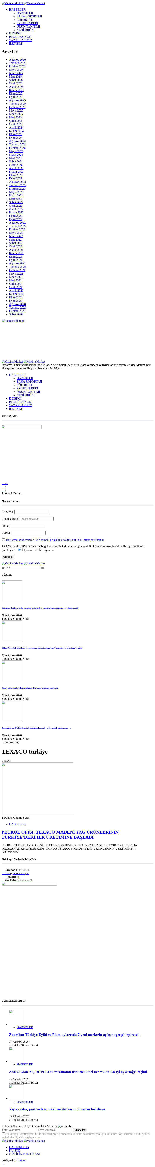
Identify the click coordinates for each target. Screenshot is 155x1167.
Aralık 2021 (16, 249)
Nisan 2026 (16, 73)
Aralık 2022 (16, 209)
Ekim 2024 (15, 134)
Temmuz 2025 (17, 103)
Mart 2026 (15, 76)
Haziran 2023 (17, 188)
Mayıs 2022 (16, 232)
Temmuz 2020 (17, 307)
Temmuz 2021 (17, 266)
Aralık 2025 (16, 86)
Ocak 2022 (15, 246)
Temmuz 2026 (17, 63)
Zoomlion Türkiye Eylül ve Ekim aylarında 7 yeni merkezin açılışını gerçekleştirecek (40, 608)
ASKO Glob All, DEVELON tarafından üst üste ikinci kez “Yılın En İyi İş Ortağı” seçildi (42, 648)
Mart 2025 (15, 117)
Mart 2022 (15, 239)
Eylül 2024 (15, 137)
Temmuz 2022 (17, 226)
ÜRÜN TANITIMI (28, 26)
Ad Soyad (8, 511)
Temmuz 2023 (17, 185)
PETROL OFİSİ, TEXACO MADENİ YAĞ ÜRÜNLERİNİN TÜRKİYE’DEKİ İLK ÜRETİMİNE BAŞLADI (60, 835)
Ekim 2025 (15, 93)
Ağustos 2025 (17, 100)
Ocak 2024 (15, 164)
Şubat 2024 (16, 161)
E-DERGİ (15, 33)
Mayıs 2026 (16, 69)
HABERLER (17, 9)
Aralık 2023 (16, 168)
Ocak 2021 (15, 287)
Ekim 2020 (15, 297)
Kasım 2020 (16, 294)
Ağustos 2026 (17, 59)
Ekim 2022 (15, 215)
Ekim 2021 (15, 256)
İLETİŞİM (15, 43)
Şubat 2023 (16, 202)
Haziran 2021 (17, 270)
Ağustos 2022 (17, 222)
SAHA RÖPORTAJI (29, 16)
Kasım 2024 (16, 130)
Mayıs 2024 (16, 151)
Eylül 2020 (15, 300)
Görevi (6, 532)
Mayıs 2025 (16, 110)
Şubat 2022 (16, 243)
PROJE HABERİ (27, 23)
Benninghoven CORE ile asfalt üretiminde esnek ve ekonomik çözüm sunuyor (37, 728)
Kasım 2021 (16, 253)
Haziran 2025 (17, 107)
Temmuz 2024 (17, 144)
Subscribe (79, 1130)
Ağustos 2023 (17, 181)
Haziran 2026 (17, 66)
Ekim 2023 (15, 175)
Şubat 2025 (16, 120)
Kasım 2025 (16, 90)
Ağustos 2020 (17, 304)
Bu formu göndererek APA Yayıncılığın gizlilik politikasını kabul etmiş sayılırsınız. (55, 539)
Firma (5, 525)
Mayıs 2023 (16, 192)
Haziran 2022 (17, 229)
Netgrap (22, 1160)
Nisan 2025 (16, 113)
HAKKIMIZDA (19, 1147)
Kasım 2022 (16, 212)
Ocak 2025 (15, 124)
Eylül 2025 (15, 97)
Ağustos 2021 (17, 263)
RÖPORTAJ (24, 19)
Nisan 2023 (16, 195)
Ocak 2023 (15, 205)
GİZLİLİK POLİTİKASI (24, 1153)
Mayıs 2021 (16, 273)
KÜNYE (14, 1150)
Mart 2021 (15, 280)
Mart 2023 (15, 198)
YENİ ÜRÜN (25, 30)
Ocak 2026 (15, 83)
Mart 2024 (15, 158)
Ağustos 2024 (17, 141)
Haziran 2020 (17, 311)
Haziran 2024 (17, 147)
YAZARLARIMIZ (20, 40)
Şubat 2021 (16, 283)
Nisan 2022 (16, 236)
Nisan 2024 (16, 154)
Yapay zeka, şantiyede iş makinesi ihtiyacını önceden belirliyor (30, 688)
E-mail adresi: (10, 518)
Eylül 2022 (15, 219)
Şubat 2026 (16, 80)
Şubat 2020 (16, 314)
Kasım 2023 (16, 171)
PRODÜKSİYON (20, 36)
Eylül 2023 (15, 178)
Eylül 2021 (15, 260)
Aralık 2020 (16, 290)
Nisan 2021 (16, 277)
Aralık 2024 (16, 127)
